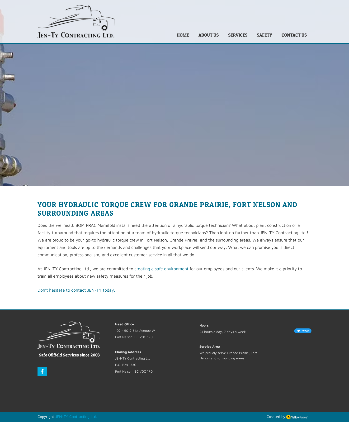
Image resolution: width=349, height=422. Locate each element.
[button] (237, 35)
